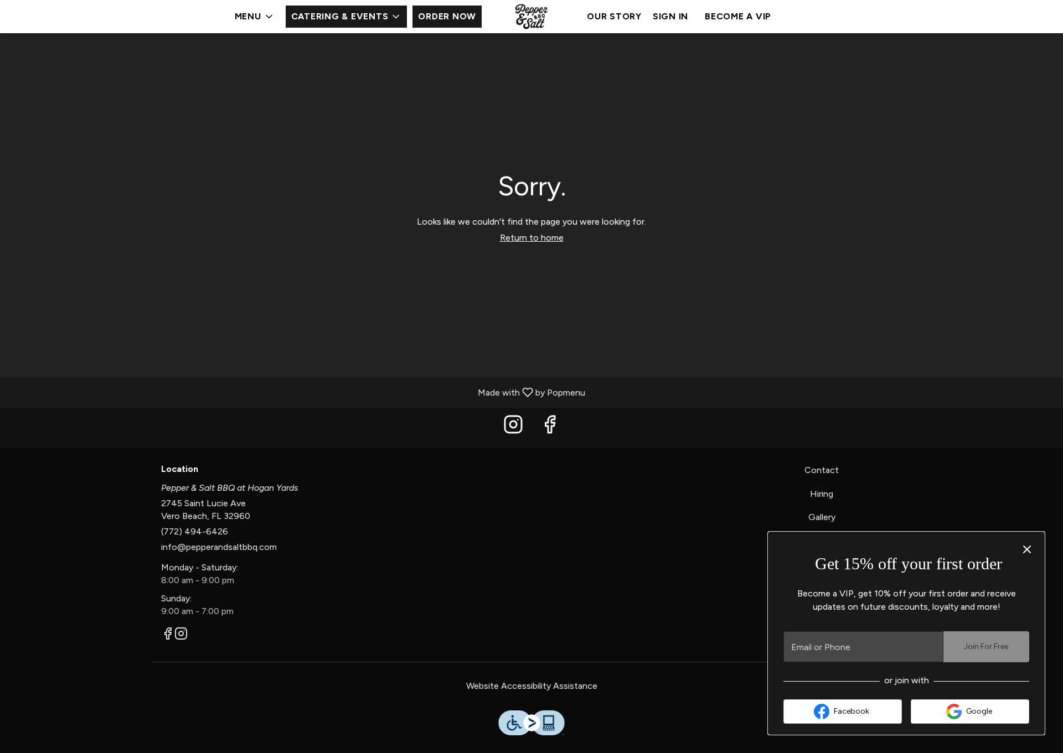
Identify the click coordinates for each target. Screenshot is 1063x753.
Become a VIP (738, 16)
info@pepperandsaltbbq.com (219, 547)
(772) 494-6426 (194, 531)
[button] (254, 17)
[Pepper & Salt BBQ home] (531, 16)
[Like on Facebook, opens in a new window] (550, 427)
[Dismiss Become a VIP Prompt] (1027, 549)
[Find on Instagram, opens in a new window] (513, 427)
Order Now (447, 16)
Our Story (614, 16)
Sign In (670, 16)
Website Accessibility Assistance (531, 686)
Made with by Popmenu (296, 392)
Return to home (532, 237)
